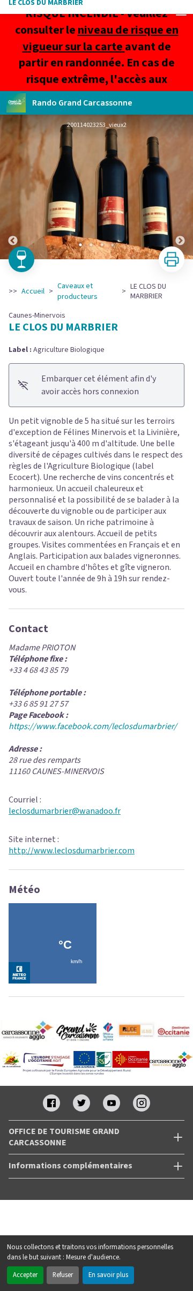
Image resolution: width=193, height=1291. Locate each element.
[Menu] (181, 11)
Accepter (25, 1275)
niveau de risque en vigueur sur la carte (101, 38)
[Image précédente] (13, 187)
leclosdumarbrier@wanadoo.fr (65, 811)
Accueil (32, 291)
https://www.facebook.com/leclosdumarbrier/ (93, 726)
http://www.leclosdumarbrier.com (72, 851)
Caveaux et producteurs (77, 291)
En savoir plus (108, 1275)
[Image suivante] (180, 187)
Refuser (63, 1275)
